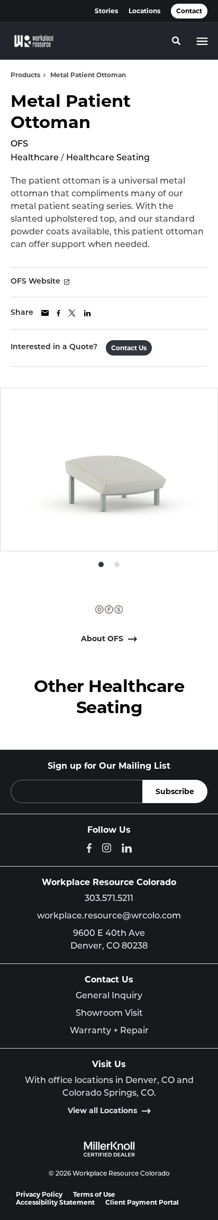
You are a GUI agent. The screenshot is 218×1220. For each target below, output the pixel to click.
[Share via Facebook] (58, 313)
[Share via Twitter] (72, 312)
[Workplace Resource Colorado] (34, 41)
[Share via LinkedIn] (87, 313)
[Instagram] (106, 847)
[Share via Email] (45, 313)
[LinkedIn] (127, 848)
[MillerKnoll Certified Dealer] (109, 1149)
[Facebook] (89, 848)
